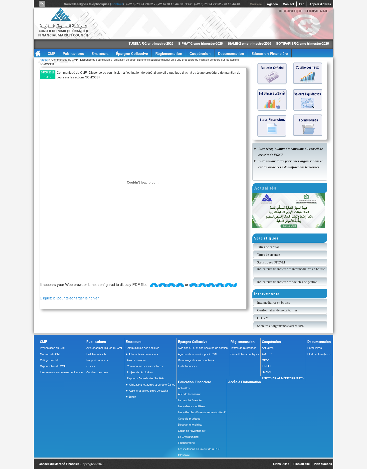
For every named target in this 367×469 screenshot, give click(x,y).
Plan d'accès (323, 464)
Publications (73, 53)
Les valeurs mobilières (191, 406)
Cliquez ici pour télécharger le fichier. (69, 297)
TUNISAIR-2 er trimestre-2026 (130, 43)
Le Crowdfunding (188, 436)
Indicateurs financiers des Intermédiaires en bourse (291, 269)
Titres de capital (268, 247)
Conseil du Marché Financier (59, 464)
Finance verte (186, 442)
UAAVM (266, 372)
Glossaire (184, 455)
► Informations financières (142, 354)
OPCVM (263, 318)
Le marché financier (190, 400)
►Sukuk (131, 396)
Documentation (231, 53)
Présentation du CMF (53, 347)
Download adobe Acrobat (167, 284)
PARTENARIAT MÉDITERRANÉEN (283, 378)
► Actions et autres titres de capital (147, 390)
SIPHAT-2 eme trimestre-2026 (180, 43)
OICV (265, 360)
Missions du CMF (50, 354)
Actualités (268, 347)
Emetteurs (100, 53)
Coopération (200, 53)
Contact (118, 4)
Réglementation (168, 53)
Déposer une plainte (190, 424)
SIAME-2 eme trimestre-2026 (229, 43)
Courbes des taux (97, 372)
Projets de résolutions (140, 372)
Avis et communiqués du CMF (104, 347)
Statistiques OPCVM (271, 262)
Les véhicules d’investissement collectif (201, 412)
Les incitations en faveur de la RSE (199, 449)
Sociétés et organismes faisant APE (280, 326)
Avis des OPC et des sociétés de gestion (203, 347)
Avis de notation (136, 360)
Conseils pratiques (189, 418)
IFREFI (266, 366)
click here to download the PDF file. (213, 284)
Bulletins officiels (96, 354)
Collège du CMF (49, 360)
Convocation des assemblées (145, 366)
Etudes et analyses (319, 354)
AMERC (267, 354)
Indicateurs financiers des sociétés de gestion (287, 282)
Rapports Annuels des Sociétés (146, 378)
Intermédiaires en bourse (273, 302)
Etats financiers (187, 366)
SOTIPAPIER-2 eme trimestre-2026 (282, 43)
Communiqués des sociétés (142, 347)
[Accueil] (63, 35)
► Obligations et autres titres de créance (150, 384)
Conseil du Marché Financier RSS (42, 4)
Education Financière (269, 53)
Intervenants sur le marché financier (62, 372)
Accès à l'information (56, 61)
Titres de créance (268, 254)
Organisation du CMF (53, 366)
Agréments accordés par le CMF (198, 354)
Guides (90, 366)
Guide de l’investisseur (191, 430)
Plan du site (301, 464)
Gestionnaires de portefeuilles (277, 310)
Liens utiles (281, 464)
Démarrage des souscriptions (196, 360)
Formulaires (314, 347)
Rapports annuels (97, 360)
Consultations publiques (244, 354)
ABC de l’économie (189, 394)
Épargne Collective (132, 53)
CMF (51, 53)
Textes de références (243, 347)
